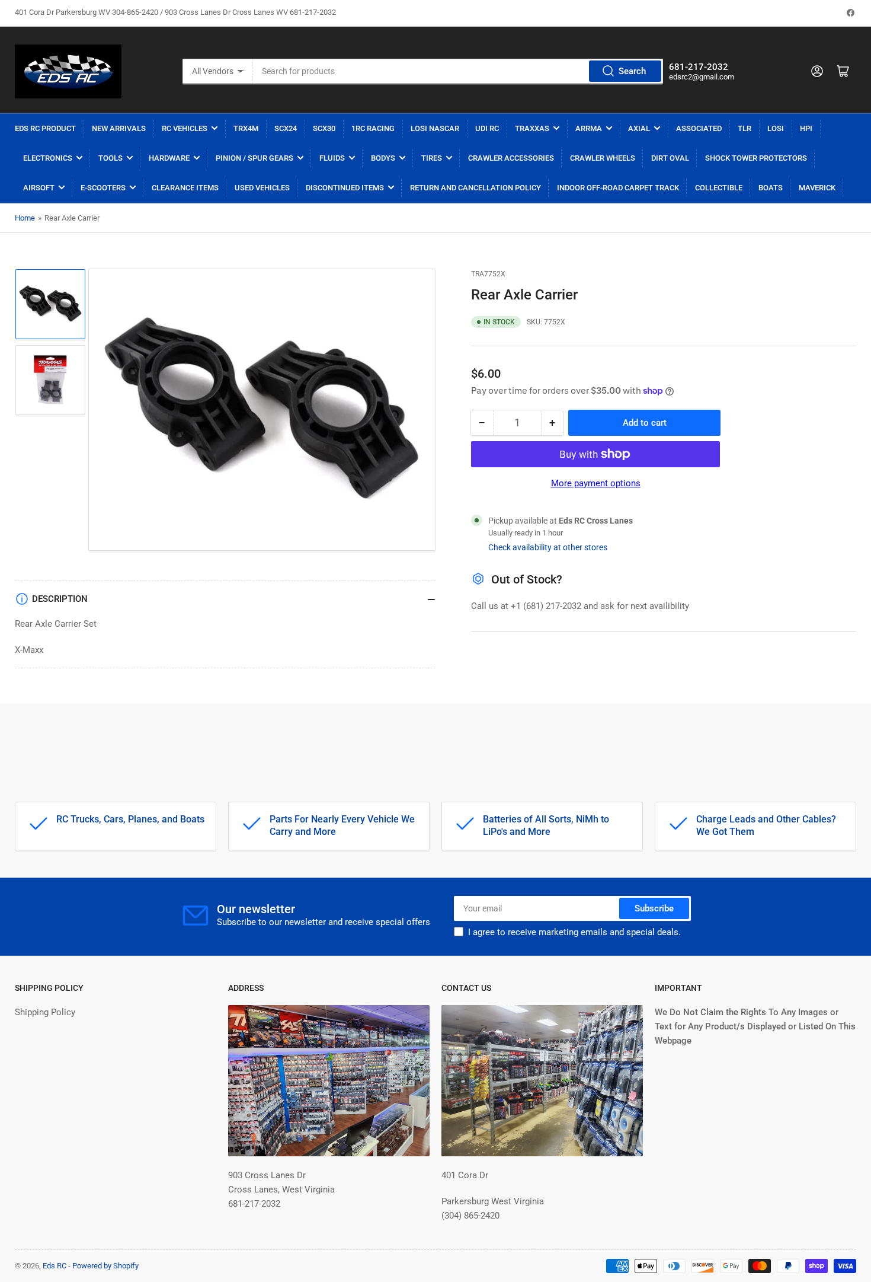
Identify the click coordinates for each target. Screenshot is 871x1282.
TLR (744, 128)
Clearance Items (185, 187)
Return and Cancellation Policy (475, 187)
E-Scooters (103, 187)
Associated (699, 128)
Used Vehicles (262, 187)
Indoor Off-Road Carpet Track (618, 187)
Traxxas (532, 128)
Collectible (718, 187)
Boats (770, 187)
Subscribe (654, 908)
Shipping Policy (45, 1012)
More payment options (596, 483)
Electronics (47, 158)
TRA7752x (488, 274)
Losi (775, 128)
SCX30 (324, 128)
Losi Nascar (435, 128)
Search (632, 71)
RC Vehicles (184, 128)
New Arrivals (119, 128)
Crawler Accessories (511, 158)
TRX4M (245, 128)
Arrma (588, 128)
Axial (639, 128)
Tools (110, 158)
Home (25, 217)
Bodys (383, 158)
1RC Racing (373, 128)
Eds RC (54, 1265)
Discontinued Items (345, 187)
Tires (431, 158)
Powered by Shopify (105, 1265)
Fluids (332, 158)
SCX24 (285, 128)
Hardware (169, 158)
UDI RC (487, 128)
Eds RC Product (45, 128)
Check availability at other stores (547, 547)
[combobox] (457, 71)
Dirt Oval (670, 158)
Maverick (817, 187)
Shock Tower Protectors (756, 158)
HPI (806, 128)
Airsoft (39, 187)
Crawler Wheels (602, 158)
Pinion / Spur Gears (254, 158)
